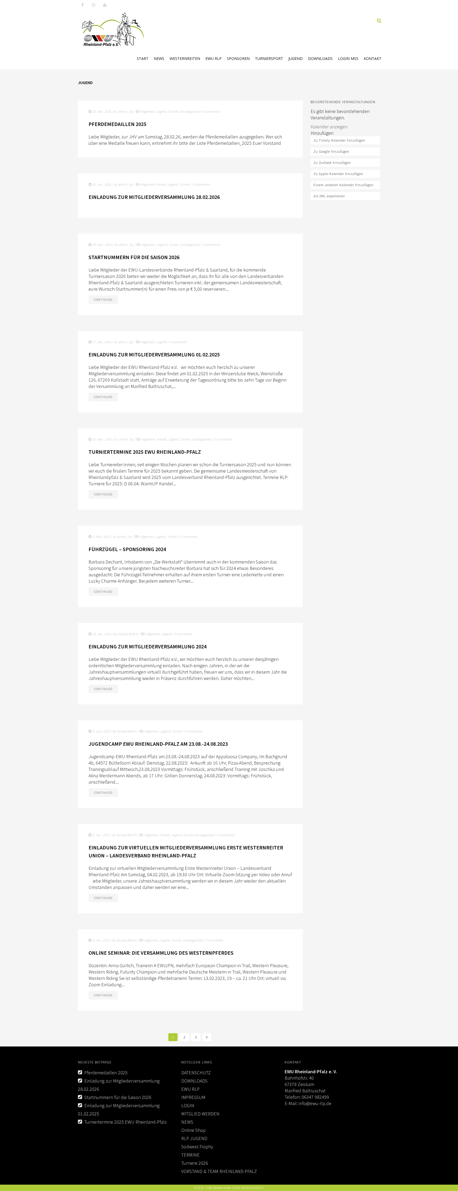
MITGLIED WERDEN (200, 1114)
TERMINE (190, 1155)
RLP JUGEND (194, 1138)
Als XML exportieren (329, 196)
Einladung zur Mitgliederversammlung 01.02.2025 (154, 354)
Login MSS (348, 58)
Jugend (161, 111)
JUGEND (295, 58)
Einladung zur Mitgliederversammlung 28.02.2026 (154, 197)
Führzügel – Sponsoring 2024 (127, 549)
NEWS (159, 58)
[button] (322, 133)
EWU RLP (213, 58)
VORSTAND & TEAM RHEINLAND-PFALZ (219, 1171)
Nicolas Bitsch (128, 634)
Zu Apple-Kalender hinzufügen (338, 174)
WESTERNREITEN (185, 58)
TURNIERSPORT (269, 58)
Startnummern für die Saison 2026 (134, 257)
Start (142, 58)
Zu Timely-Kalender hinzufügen (339, 140)
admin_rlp (125, 111)
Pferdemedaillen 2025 (117, 124)
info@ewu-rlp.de (315, 1103)
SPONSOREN (238, 58)
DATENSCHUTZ (196, 1073)
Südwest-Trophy (197, 1147)
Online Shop (193, 1130)
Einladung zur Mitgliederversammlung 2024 (147, 646)
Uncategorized (189, 111)
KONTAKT (372, 58)
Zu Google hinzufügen (331, 151)
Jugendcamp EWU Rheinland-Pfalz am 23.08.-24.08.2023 (158, 743)
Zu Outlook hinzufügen (332, 162)
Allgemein (148, 111)
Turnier (173, 111)
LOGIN (187, 1105)
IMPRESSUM (193, 1097)
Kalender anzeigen (329, 127)
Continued (103, 300)
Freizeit (161, 184)
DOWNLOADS (320, 58)
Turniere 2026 (194, 1163)
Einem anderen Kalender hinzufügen (343, 185)
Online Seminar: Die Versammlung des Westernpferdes (161, 952)
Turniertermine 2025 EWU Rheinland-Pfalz (145, 451)
